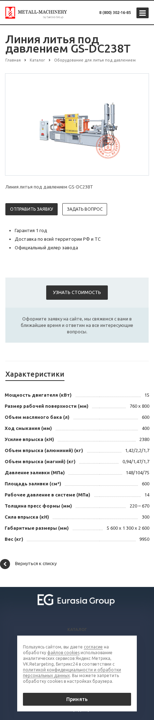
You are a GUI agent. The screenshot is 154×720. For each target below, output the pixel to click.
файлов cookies (63, 652)
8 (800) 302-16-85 (115, 12)
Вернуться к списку (36, 563)
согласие (93, 647)
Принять (77, 699)
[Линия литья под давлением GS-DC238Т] (77, 124)
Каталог (77, 629)
